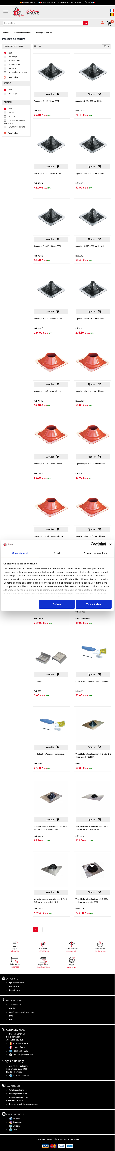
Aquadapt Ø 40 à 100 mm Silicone (89, 391)
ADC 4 (38, 183)
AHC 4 (38, 474)
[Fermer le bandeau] (110, 544)
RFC (37, 691)
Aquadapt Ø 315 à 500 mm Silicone (48, 609)
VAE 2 (79, 764)
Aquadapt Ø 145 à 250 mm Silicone (48, 536)
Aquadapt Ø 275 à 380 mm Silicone (90, 536)
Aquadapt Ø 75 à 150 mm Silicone (48, 464)
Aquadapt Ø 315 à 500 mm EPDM (89, 319)
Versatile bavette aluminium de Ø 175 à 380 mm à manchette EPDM (50, 900)
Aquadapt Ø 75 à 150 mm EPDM (47, 174)
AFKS (38, 764)
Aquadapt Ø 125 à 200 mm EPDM (89, 174)
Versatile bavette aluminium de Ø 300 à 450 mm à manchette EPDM (91, 900)
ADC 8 (38, 328)
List (40, 46)
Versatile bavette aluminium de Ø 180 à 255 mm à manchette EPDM (91, 828)
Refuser (57, 604)
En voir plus (12, 77)
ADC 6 (38, 256)
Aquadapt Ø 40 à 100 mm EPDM (89, 101)
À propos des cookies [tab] (95, 553)
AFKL (79, 691)
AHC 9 (38, 619)
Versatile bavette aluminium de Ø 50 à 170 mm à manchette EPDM (93, 755)
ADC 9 (79, 328)
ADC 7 (79, 256)
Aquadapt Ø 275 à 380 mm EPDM (48, 319)
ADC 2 (38, 111)
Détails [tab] (57, 553)
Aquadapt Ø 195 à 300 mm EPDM (89, 246)
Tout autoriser (93, 604)
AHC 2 (38, 401)
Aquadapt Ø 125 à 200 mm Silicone (90, 464)
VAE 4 (79, 836)
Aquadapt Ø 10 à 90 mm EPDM (47, 101)
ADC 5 (79, 183)
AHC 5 (79, 474)
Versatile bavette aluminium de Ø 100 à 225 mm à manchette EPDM (50, 828)
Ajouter (49, 94)
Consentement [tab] (20, 553)
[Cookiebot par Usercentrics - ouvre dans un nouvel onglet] (93, 544)
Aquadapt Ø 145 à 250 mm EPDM (48, 246)
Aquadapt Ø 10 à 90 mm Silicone (47, 391)
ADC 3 (79, 111)
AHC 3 (79, 401)
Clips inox (38, 682)
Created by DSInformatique (67, 1139)
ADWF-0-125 (82, 619)
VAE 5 (38, 909)
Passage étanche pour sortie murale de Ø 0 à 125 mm (92, 610)
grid (35, 46)
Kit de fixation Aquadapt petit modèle (49, 754)
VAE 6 (79, 909)
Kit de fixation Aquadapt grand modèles (92, 682)
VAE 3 (38, 836)
